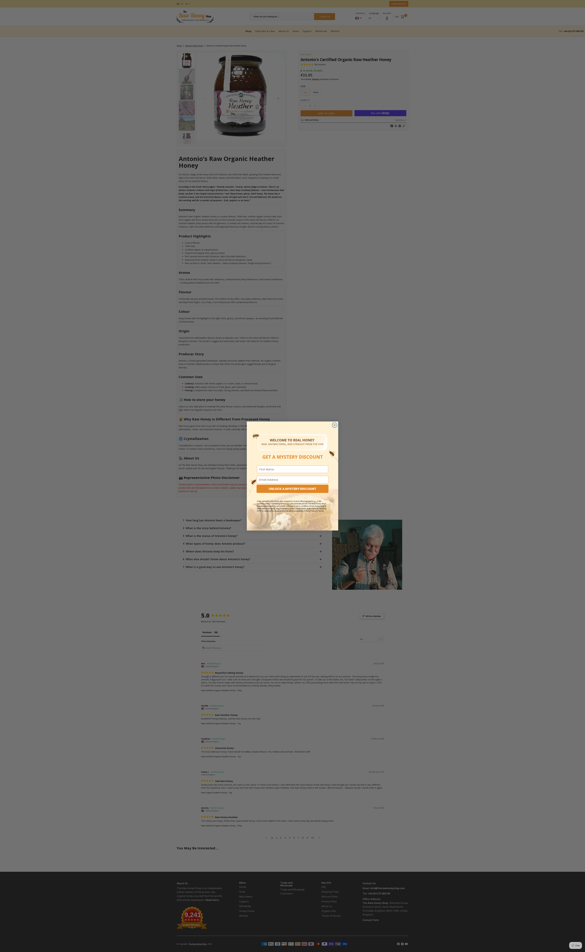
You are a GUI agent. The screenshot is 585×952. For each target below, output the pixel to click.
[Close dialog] (334, 425)
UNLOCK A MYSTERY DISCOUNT (292, 489)
